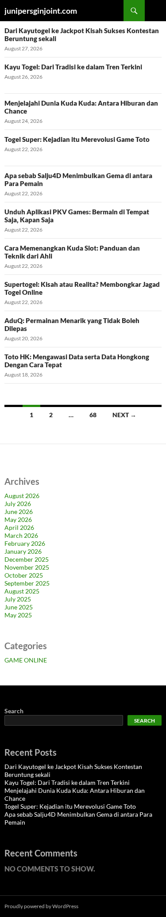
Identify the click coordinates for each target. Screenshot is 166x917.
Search (13, 711)
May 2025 (18, 615)
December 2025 (26, 559)
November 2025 (26, 567)
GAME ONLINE (25, 660)
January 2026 (23, 551)
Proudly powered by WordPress (41, 906)
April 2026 (19, 527)
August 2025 (21, 591)
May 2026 (18, 519)
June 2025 (18, 607)
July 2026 (17, 503)
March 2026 (21, 535)
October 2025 (23, 575)
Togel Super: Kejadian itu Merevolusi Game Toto (77, 139)
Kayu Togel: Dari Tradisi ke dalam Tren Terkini (73, 67)
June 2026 (18, 511)
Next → (124, 415)
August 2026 (21, 495)
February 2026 (24, 543)
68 (93, 415)
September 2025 (27, 583)
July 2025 (17, 599)
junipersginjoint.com (40, 10)
